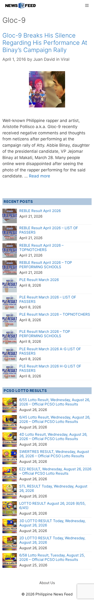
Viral (65, 59)
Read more (39, 176)
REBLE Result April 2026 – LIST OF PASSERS (48, 230)
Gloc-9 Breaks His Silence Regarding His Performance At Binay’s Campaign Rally (44, 42)
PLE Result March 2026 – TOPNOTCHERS (54, 314)
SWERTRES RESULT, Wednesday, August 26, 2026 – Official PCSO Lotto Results (54, 453)
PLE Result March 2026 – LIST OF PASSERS (47, 299)
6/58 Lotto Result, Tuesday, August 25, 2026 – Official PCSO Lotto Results (52, 557)
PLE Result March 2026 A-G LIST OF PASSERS (50, 351)
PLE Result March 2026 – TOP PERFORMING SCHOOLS (44, 333)
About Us (47, 582)
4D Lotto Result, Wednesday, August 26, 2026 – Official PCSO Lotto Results (53, 436)
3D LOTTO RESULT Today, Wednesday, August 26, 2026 (52, 522)
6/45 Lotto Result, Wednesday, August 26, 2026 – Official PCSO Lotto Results (54, 419)
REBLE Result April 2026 (40, 210)
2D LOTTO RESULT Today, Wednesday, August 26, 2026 (52, 540)
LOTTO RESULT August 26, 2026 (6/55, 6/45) (52, 505)
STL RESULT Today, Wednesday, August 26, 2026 (53, 488)
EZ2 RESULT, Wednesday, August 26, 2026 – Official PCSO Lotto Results (55, 471)
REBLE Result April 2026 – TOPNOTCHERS (41, 247)
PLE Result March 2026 (39, 279)
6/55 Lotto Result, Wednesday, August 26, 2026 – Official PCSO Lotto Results (54, 401)
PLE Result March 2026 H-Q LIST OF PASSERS (50, 368)
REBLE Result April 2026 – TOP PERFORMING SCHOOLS (45, 264)
